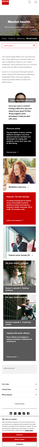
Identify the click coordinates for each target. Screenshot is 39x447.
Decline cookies (19, 439)
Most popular (7, 395)
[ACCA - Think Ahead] (5, 4)
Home (4, 38)
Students (11, 38)
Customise (19, 444)
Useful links (6, 389)
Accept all (19, 435)
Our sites (5, 384)
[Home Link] (19, 404)
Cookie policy (29, 430)
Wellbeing (20, 38)
